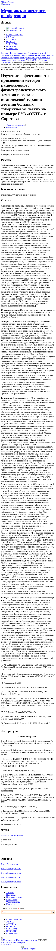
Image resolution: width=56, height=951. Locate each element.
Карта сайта (11, 899)
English (18, 30)
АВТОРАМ (11, 39)
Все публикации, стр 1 (11, 868)
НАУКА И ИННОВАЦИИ (13, 942)
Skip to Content (7, 2)
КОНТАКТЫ (12, 49)
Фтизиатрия (11, 127)
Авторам (10, 892)
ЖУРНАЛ (10, 37)
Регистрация (12, 864)
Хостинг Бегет (6, 944)
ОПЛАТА (10, 42)
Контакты (10, 904)
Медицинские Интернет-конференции (20, 940)
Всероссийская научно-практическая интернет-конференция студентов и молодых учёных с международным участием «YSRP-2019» (27, 57)
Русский (20, 28)
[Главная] (5, 4)
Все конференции (18, 53)
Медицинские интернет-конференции (23, 13)
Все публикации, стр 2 (11, 873)
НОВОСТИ (11, 46)
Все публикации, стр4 (11, 882)
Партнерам (11, 895)
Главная (4, 53)
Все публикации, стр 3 (11, 877)
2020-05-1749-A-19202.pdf (12, 835)
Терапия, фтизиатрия (15, 125)
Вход (3, 864)
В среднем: (6, 840)
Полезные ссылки (14, 897)
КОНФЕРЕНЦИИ (14, 35)
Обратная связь (13, 902)
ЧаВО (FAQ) (11, 44)
